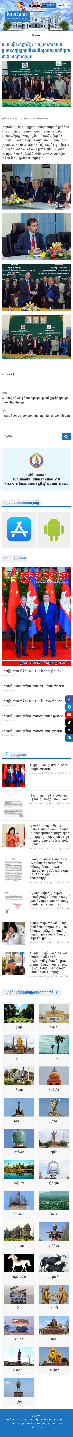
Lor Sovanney (41, 118)
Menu (38, 35)
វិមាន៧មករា (17, 14)
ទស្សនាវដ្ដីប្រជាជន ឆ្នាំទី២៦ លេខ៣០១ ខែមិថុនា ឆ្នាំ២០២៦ (33, 686)
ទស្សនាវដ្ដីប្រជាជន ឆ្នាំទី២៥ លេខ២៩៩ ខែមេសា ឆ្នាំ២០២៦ (33, 716)
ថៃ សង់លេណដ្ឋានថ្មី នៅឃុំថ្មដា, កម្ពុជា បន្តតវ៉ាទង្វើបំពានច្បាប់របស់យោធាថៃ (50, 797)
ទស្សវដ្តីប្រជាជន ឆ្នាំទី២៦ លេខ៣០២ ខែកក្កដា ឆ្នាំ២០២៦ (31, 671)
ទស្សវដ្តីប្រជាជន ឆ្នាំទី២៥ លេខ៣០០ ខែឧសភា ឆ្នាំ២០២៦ (32, 701)
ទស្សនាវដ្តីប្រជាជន (14, 558)
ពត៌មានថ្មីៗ (10, 374)
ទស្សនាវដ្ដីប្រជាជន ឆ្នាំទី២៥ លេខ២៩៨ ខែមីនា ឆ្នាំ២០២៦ (32, 731)
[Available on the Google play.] (53, 530)
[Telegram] (69, 707)
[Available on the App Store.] (19, 530)
